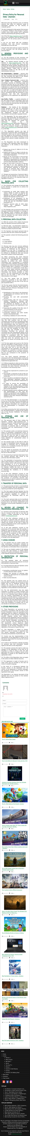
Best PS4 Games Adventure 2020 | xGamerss (13, 1040)
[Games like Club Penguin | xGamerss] (15, 1017)
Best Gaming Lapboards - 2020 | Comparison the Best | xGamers (16, 1105)
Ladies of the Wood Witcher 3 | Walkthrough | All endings (16, 1097)
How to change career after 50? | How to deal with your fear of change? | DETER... (14, 826)
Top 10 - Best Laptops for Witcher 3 (13, 1107)
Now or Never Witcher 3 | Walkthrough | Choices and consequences (14, 1098)
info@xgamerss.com (11, 516)
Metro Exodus (9, 1059)
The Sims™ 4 (9, 1065)
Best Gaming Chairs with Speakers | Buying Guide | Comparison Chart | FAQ (15, 1109)
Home (4, 9)
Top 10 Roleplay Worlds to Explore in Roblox (13, 933)
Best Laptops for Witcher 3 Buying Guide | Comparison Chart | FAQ (12, 955)
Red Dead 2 (8, 1061)
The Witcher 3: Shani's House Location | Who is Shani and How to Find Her (16, 1090)
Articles (12, 9)
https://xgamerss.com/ (16, 36)
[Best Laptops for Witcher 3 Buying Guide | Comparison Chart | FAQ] (15, 952)
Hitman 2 (8, 1067)
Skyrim (7, 1063)
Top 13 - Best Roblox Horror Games (13, 1092)
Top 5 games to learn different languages (12, 890)
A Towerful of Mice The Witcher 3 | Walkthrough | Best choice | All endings (14, 1095)
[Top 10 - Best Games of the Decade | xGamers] (15, 802)
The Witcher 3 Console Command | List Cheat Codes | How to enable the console (15, 1089)
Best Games (6, 1074)
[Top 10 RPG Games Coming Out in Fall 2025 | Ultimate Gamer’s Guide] (15, 866)
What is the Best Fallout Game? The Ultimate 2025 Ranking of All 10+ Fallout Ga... (14, 912)
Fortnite (8, 1070)
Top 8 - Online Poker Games (8, 739)
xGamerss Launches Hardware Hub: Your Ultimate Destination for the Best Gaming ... (14, 783)
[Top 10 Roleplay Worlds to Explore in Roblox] (15, 931)
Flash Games (6, 1078)
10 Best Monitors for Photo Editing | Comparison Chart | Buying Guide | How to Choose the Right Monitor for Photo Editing (15, 1110)
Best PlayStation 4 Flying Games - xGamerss (12, 976)
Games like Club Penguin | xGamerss (11, 1019)
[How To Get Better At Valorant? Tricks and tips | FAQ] (15, 759)
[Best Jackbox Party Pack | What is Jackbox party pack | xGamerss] (15, 845)
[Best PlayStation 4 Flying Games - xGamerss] (15, 974)
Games (8, 9)
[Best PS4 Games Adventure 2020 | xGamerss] (15, 1038)
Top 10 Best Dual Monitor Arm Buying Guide (16, 1115)
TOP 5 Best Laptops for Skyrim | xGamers (15, 1113)
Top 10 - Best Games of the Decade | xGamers (13, 804)
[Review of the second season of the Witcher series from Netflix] (15, 995)
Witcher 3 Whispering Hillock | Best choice (15, 1100)
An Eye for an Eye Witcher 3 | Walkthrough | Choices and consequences (15, 1094)
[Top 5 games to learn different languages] (15, 888)
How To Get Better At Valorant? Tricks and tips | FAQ (14, 761)
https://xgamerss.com (7, 123)
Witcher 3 (8, 1057)
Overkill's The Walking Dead (12, 1072)
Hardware (5, 1076)
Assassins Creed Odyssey (12, 1069)
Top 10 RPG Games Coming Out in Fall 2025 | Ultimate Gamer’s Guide (13, 869)
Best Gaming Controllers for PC (12, 1112)
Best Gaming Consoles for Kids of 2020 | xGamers (15, 1117)
